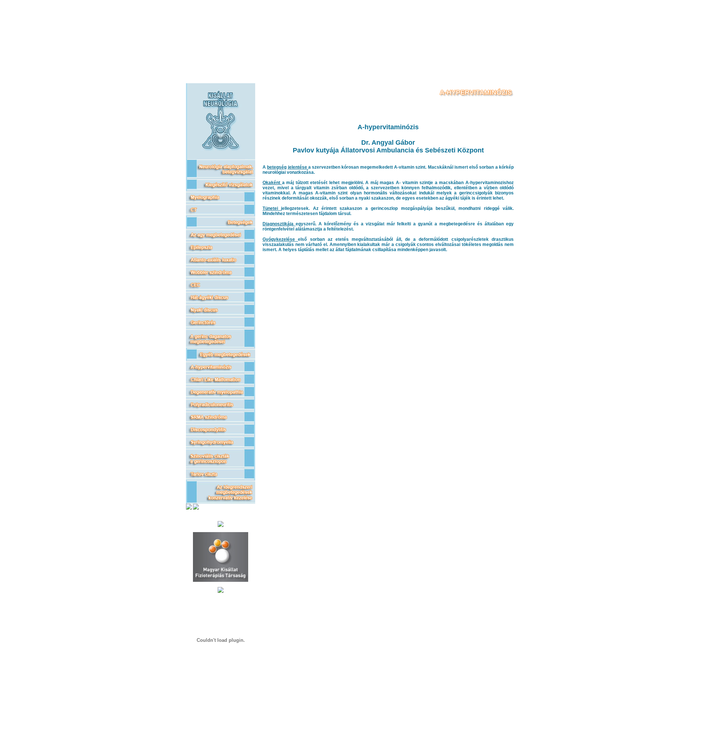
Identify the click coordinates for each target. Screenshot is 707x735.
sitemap (220, 700)
